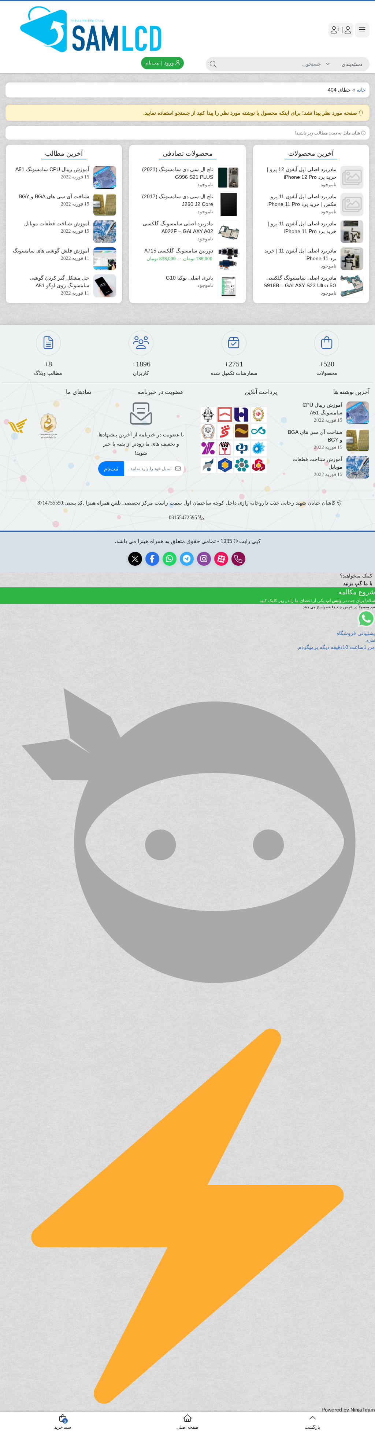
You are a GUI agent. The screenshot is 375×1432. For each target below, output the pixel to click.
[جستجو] (213, 64)
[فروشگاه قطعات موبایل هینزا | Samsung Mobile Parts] (93, 30)
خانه (361, 90)
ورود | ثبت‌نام (160, 63)
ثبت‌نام (111, 469)
